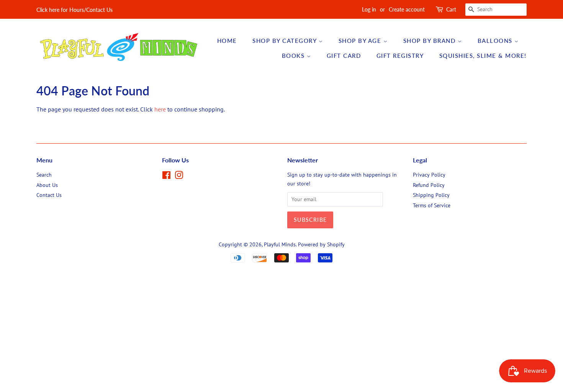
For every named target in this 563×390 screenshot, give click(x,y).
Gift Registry (400, 55)
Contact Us (49, 195)
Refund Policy (429, 185)
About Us (47, 185)
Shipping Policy (431, 195)
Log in (369, 9)
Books (294, 55)
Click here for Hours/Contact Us (74, 10)
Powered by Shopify (321, 244)
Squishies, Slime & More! (483, 55)
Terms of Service (431, 205)
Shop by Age (361, 40)
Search (44, 174)
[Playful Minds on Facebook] (166, 176)
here (160, 109)
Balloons (496, 40)
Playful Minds (280, 244)
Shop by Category (285, 40)
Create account (407, 9)
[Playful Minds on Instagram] (179, 176)
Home (227, 40)
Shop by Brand (430, 40)
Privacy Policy (429, 174)
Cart (451, 9)
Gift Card (344, 55)
